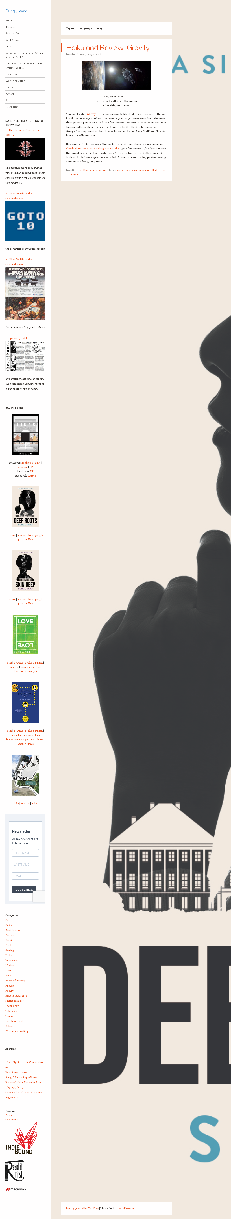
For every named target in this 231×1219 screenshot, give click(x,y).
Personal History (15, 980)
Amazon (22, 467)
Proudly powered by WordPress (82, 1208)
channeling (96, 148)
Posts (8, 1115)
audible (32, 475)
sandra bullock (150, 169)
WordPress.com (127, 1208)
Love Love (11, 74)
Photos (9, 985)
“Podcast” (11, 27)
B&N (38, 462)
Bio (7, 100)
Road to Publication (16, 995)
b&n (30, 535)
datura (12, 535)
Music (8, 970)
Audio (8, 925)
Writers (9, 93)
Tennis (9, 1016)
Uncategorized (99, 169)
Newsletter (11, 106)
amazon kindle (25, 743)
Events (9, 87)
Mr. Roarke (112, 148)
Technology (12, 1005)
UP (31, 467)
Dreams (10, 935)
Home (9, 20)
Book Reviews (13, 930)
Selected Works (14, 33)
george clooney (125, 169)
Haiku (79, 169)
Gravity (91, 114)
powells (18, 662)
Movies (87, 169)
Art (7, 920)
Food (8, 945)
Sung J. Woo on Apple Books (21, 1077)
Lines (8, 46)
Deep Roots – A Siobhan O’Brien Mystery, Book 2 (24, 55)
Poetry (9, 990)
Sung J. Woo (16, 11)
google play (27, 667)
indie (34, 803)
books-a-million (34, 662)
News (8, 975)
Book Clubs (12, 40)
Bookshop (27, 462)
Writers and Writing (17, 1031)
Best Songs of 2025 (16, 1072)
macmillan (16, 735)
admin (99, 54)
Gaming (9, 950)
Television (11, 1010)
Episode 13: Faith (18, 338)
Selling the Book (14, 1000)
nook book (37, 739)
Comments (11, 1119)
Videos (9, 1026)
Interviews (11, 960)
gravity (137, 169)
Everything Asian (15, 80)
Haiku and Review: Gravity (107, 47)
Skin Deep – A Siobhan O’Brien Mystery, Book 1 (23, 65)
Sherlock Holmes (77, 148)
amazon (22, 535)
